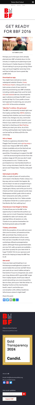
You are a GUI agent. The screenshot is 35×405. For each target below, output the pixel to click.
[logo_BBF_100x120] (14, 13)
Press (23, 5)
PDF (8, 104)
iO (3, 94)
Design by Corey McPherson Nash (10, 330)
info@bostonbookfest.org (15, 377)
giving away (26, 143)
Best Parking (24, 125)
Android (11, 94)
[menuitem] (13, 5)
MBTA (22, 113)
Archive (19, 5)
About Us (13, 5)
